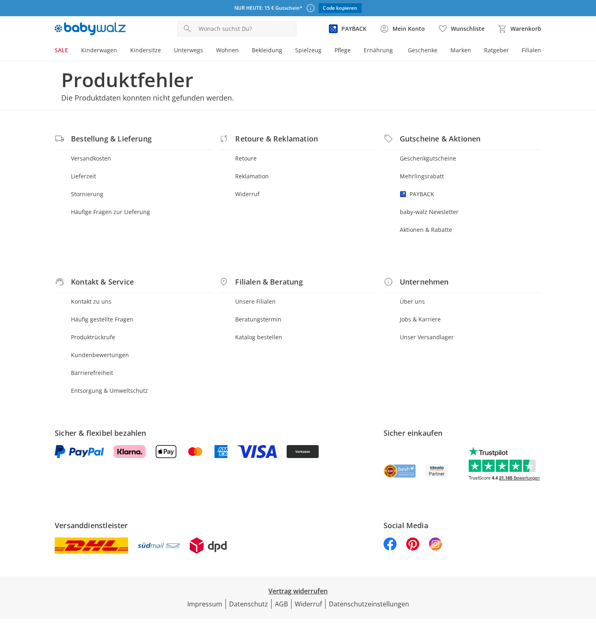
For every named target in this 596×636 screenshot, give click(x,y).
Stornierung (87, 194)
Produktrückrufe (93, 337)
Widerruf (247, 194)
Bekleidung (267, 50)
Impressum (204, 604)
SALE (61, 50)
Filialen (531, 50)
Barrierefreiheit (92, 373)
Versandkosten (91, 158)
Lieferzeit (83, 176)
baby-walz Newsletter (429, 212)
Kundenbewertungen (100, 355)
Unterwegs (188, 50)
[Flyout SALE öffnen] (71, 51)
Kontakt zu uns (91, 301)
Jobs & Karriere (420, 319)
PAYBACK (421, 194)
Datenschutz (248, 604)
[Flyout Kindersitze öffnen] (164, 51)
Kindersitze (145, 50)
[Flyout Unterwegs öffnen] (206, 51)
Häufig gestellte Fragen (102, 319)
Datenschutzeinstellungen (369, 604)
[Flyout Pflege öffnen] (354, 51)
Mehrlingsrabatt (422, 176)
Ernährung (378, 50)
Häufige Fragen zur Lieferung (110, 212)
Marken (460, 50)
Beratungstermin (258, 319)
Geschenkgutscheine (428, 158)
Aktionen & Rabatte (426, 229)
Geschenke (422, 50)
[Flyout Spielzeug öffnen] (325, 51)
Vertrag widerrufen (298, 591)
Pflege (342, 50)
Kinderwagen (99, 50)
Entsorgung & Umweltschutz (109, 390)
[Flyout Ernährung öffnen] (396, 51)
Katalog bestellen (258, 337)
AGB (281, 604)
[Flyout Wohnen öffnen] (242, 51)
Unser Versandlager (427, 337)
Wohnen (227, 50)
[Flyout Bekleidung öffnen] (285, 51)
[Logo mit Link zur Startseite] (90, 28)
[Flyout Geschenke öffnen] (440, 51)
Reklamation (252, 176)
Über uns (412, 301)
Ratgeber (496, 50)
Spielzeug (308, 50)
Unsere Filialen (255, 301)
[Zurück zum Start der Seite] (586, 577)
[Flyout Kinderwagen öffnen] (120, 51)
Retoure (246, 158)
